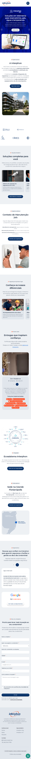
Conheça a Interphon (15, 30)
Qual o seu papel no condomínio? (10, 643)
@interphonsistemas (7, 740)
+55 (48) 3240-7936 (7, 742)
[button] (27, 3)
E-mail (3, 661)
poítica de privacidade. (16, 699)
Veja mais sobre (15, 86)
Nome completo (6, 636)
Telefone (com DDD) (7, 668)
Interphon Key (20, 730)
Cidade (3, 655)
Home (3, 730)
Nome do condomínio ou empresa (10, 649)
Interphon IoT (19, 732)
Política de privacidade (15, 754)
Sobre (3, 732)
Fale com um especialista (15, 468)
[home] (6, 3)
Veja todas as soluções (15, 196)
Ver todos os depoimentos (15, 604)
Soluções (4, 734)
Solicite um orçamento (15, 238)
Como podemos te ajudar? (8, 674)
